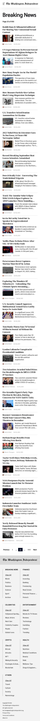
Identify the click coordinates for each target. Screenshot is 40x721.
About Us (5, 718)
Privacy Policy (6, 713)
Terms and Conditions (8, 715)
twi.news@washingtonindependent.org (13, 710)
